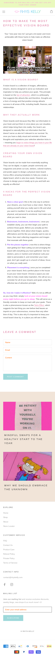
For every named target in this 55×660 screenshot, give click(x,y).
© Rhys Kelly (27, 631)
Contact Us (8, 545)
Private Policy (9, 558)
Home (5, 513)
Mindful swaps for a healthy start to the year (23, 439)
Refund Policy (9, 554)
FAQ (5, 541)
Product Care (8, 549)
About (5, 522)
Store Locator (9, 526)
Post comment (15, 377)
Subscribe (13, 618)
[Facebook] (4, 584)
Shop (5, 517)
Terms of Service (10, 563)
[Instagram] (11, 584)
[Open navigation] (3, 12)
